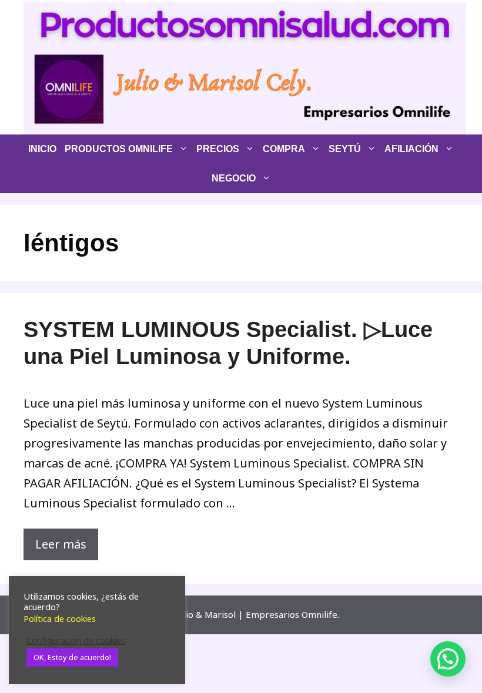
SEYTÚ (345, 149)
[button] (448, 659)
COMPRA (284, 149)
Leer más (60, 544)
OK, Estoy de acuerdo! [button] (72, 657)
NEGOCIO (234, 178)
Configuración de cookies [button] (75, 640)
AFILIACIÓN (411, 149)
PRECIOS (217, 149)
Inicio (42, 149)
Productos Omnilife (119, 149)
